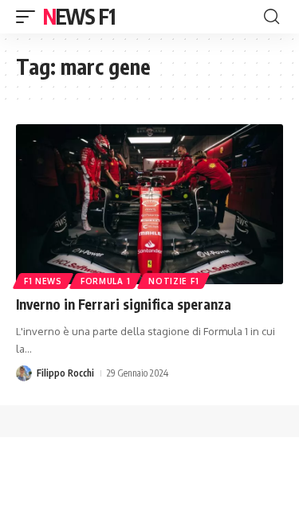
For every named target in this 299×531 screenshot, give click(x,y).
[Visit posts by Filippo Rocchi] (24, 373)
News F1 (79, 16)
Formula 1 (105, 281)
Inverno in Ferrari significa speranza (123, 304)
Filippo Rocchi (65, 373)
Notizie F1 (173, 281)
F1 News (43, 281)
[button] (29, 16)
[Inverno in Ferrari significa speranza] (149, 204)
